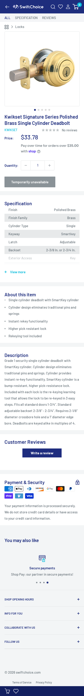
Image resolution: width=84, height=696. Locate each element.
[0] (76, 7)
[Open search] (53, 7)
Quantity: (11, 165)
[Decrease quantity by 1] (25, 165)
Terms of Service (21, 682)
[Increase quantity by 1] (49, 165)
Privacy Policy (44, 682)
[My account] (68, 7)
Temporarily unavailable (30, 182)
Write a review (42, 453)
